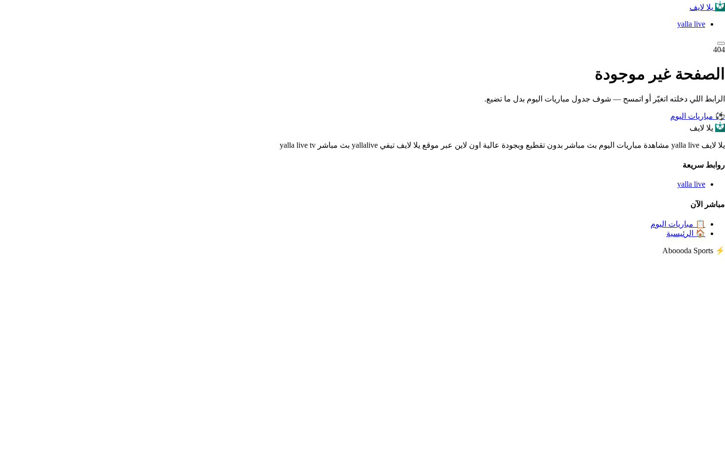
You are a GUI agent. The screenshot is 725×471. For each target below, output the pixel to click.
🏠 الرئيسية (685, 233)
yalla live (691, 24)
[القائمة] (721, 43)
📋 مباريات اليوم (678, 224)
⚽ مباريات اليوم (697, 116)
